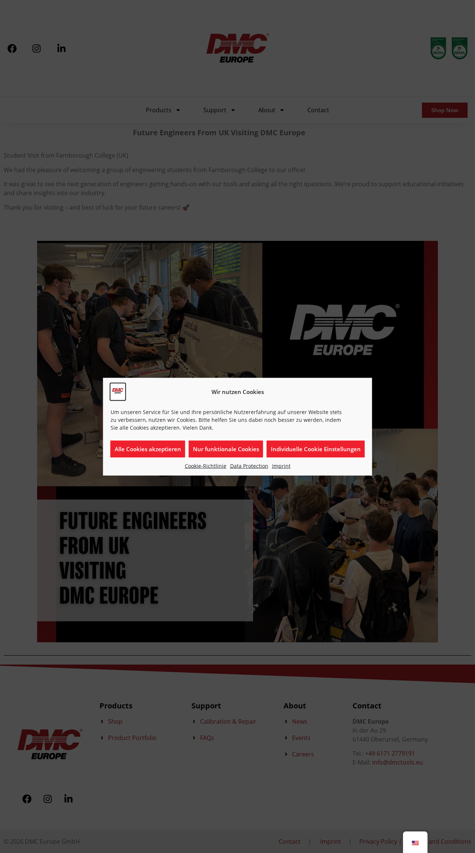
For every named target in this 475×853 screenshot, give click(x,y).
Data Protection (249, 465)
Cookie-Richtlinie (205, 465)
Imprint (281, 465)
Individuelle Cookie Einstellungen (316, 449)
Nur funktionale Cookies (226, 449)
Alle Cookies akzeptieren (148, 449)
